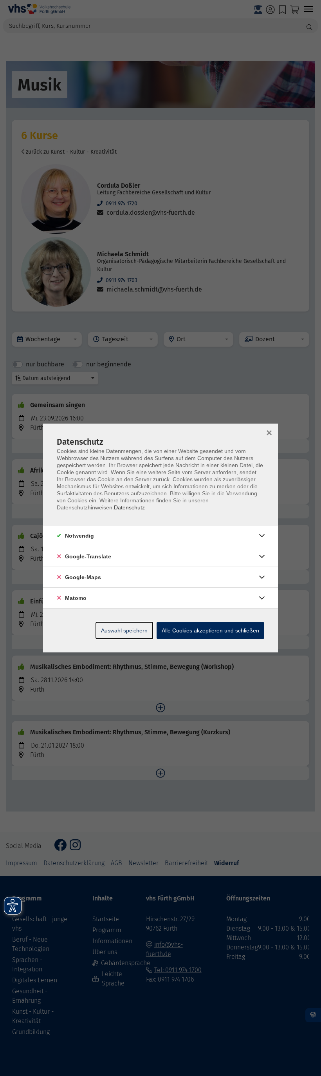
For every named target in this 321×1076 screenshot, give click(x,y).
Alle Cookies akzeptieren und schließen (210, 630)
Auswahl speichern (124, 630)
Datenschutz (129, 507)
